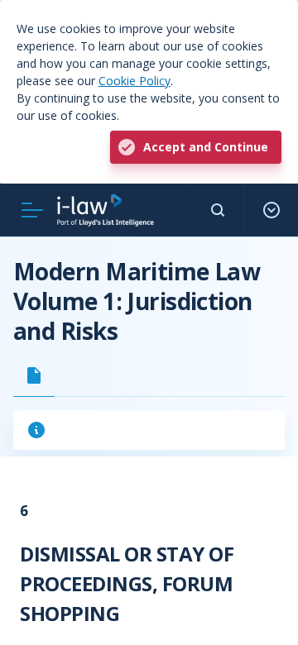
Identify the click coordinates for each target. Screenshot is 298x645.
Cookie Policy (135, 80)
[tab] (34, 375)
